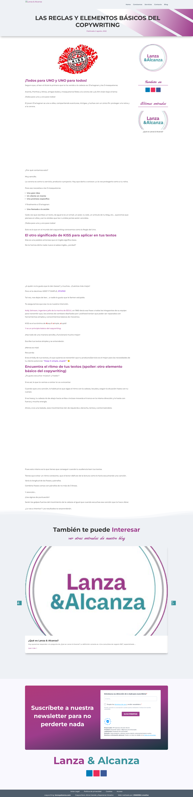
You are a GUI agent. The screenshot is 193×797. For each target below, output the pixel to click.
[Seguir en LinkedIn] (147, 90)
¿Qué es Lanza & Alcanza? (153, 132)
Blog (166, 4)
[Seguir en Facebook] (158, 90)
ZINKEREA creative (141, 795)
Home (128, 4)
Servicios (148, 4)
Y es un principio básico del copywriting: (43, 328)
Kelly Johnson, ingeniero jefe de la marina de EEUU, (48, 310)
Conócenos (137, 4)
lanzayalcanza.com (63, 795)
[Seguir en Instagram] (153, 90)
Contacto (158, 4)
